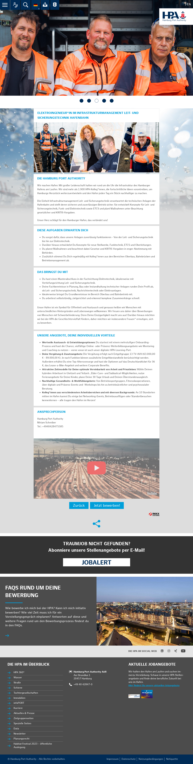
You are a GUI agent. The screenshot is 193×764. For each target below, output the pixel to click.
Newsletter (20, 733)
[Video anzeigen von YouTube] (96, 468)
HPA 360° (19, 672)
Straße (17, 682)
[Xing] (173, 651)
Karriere (18, 708)
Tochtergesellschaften (26, 693)
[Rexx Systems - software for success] (154, 514)
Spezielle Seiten (22, 723)
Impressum (113, 759)
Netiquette (172, 759)
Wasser (18, 677)
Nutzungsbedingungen (151, 759)
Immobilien (19, 698)
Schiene (18, 687)
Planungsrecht (21, 738)
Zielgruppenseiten (23, 718)
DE (182, 4)
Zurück (79, 505)
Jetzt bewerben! (107, 505)
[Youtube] (181, 652)
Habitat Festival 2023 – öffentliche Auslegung (33, 745)
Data (16, 728)
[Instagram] (167, 651)
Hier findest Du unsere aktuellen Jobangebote (154, 685)
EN (189, 4)
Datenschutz (129, 759)
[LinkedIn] (160, 651)
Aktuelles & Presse (24, 713)
